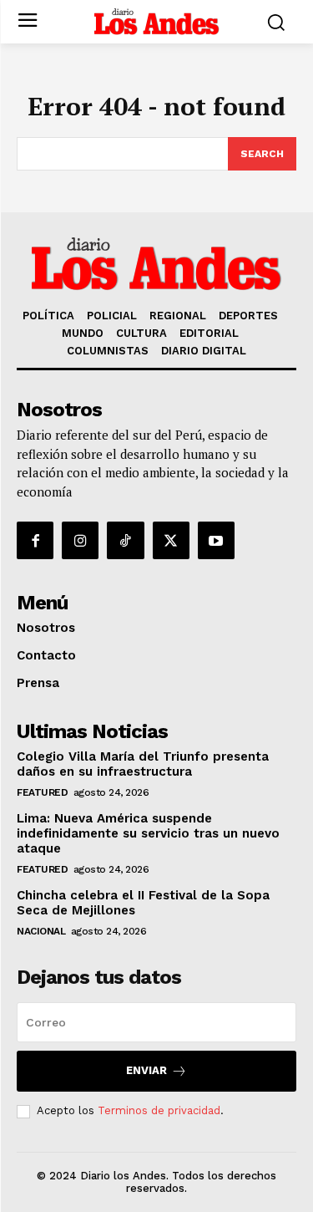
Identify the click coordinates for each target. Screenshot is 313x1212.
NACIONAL (41, 931)
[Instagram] (80, 540)
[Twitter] (171, 540)
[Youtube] (216, 540)
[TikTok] (125, 540)
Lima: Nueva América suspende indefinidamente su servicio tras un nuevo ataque (148, 833)
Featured (42, 792)
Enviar (146, 1070)
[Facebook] (35, 540)
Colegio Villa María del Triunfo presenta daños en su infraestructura (143, 764)
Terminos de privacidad (159, 1110)
